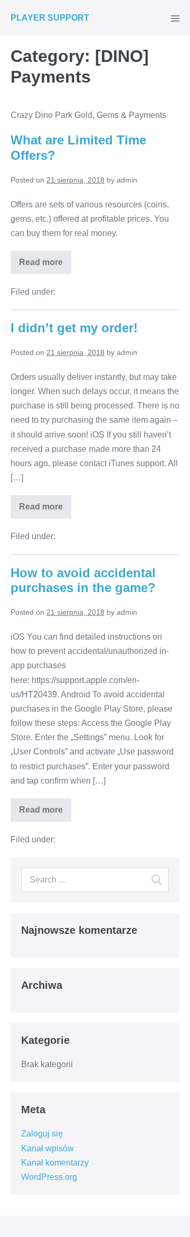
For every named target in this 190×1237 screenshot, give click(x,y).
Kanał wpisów (47, 1148)
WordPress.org (49, 1176)
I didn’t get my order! (74, 328)
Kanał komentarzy (55, 1162)
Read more (41, 262)
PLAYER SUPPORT (50, 17)
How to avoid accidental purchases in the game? (83, 580)
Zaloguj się (42, 1133)
